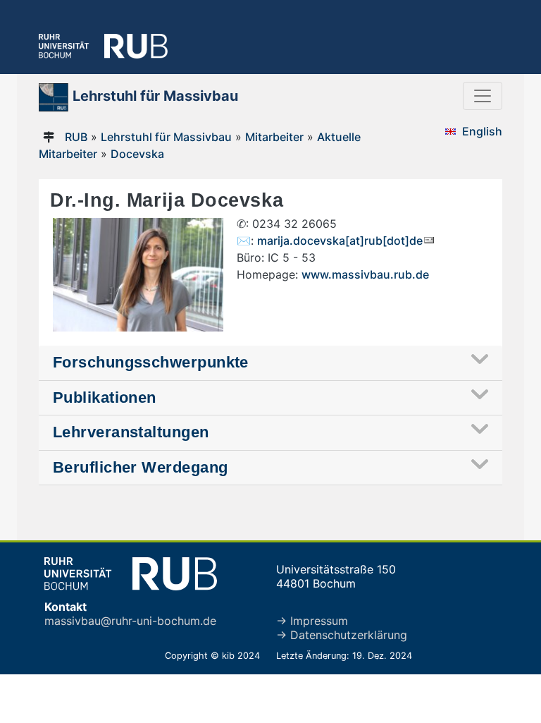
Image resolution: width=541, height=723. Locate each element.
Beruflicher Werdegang (140, 467)
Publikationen (104, 397)
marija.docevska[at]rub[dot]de (340, 240)
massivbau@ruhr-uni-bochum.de (130, 621)
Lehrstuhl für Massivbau (166, 137)
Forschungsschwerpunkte (151, 362)
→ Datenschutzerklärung (341, 635)
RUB (76, 137)
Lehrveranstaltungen (131, 432)
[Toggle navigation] (482, 96)
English (482, 131)
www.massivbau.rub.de (365, 274)
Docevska (137, 154)
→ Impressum (312, 621)
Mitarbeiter (274, 137)
